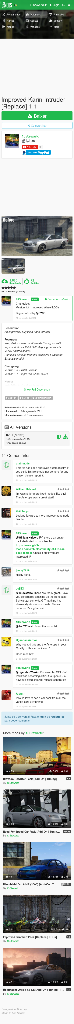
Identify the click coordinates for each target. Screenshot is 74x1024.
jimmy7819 (23, 570)
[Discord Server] (33, 140)
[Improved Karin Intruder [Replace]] (37, 236)
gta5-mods (23, 463)
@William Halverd (27, 537)
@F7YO (40, 313)
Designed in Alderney (14, 1009)
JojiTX (20, 588)
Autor (34, 299)
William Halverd (26, 489)
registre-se (58, 716)
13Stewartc (30, 136)
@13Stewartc (24, 593)
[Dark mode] (63, 5)
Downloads (15, 283)
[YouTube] (23, 140)
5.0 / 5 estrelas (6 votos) (13, 291)
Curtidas (35, 283)
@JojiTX (21, 626)
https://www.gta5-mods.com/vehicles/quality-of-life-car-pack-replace (40, 549)
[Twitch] (28, 140)
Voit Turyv (22, 511)
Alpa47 (20, 693)
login (43, 716)
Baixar (40, 115)
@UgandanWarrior (28, 672)
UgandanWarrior (26, 640)
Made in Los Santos (13, 1013)
